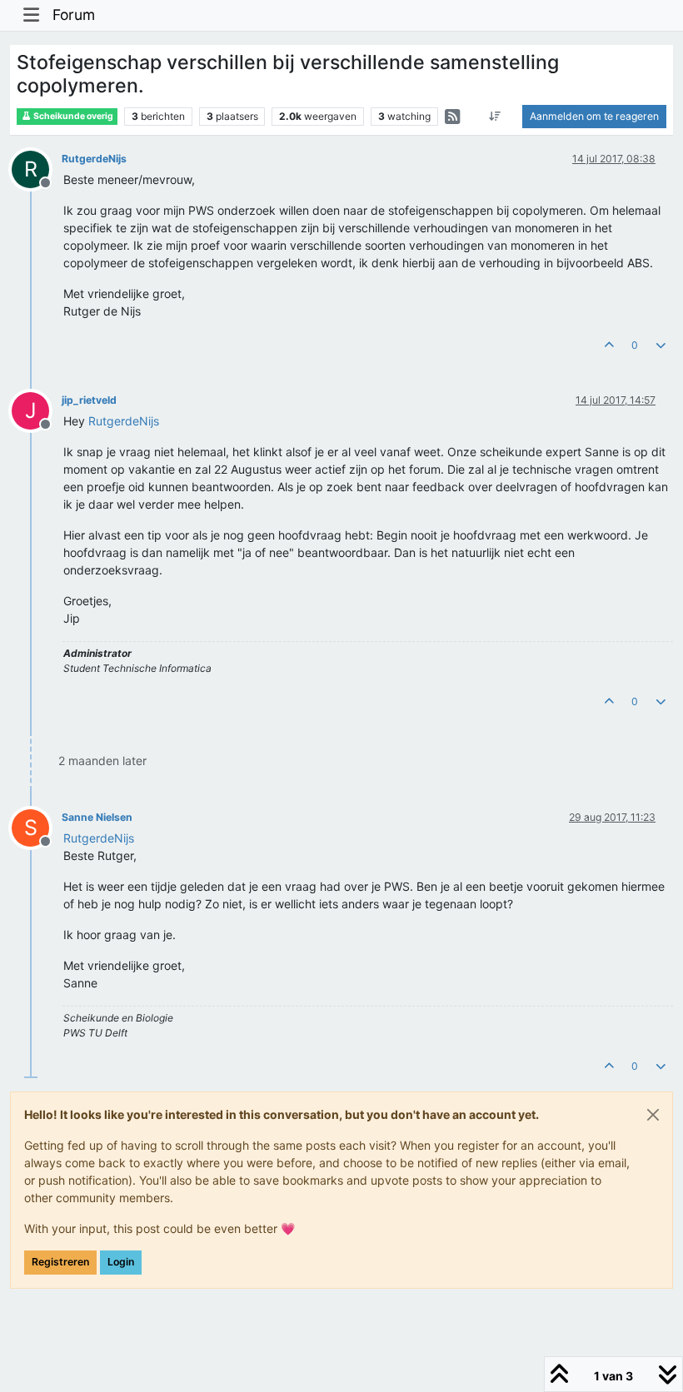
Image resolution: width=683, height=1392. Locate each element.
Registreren (60, 1261)
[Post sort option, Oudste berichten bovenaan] (495, 116)
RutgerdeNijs (94, 158)
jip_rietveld (89, 400)
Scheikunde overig (72, 116)
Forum (73, 14)
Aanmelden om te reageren (594, 116)
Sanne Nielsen (97, 817)
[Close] (653, 1114)
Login (120, 1261)
